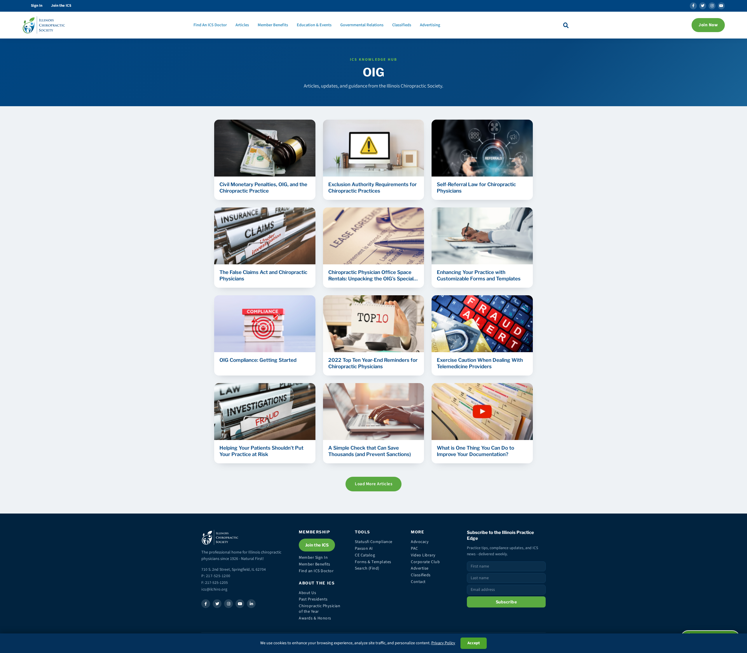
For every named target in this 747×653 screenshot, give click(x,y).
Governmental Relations (361, 25)
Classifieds (401, 25)
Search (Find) (367, 568)
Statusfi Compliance (373, 542)
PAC (414, 548)
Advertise (420, 568)
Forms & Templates (373, 562)
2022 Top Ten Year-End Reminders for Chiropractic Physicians (373, 363)
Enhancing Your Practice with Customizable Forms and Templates (479, 275)
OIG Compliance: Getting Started (257, 360)
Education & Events (314, 25)
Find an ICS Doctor (316, 571)
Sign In (36, 5)
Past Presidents (313, 599)
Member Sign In (313, 558)
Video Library (423, 555)
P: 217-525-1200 (216, 576)
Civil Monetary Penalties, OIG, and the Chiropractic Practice (263, 187)
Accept (473, 643)
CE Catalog (365, 555)
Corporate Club (425, 562)
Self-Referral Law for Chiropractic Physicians (476, 187)
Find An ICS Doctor (210, 25)
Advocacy (420, 542)
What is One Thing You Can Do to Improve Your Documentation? (475, 451)
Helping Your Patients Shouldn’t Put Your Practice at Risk (261, 451)
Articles (242, 25)
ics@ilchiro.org (214, 589)
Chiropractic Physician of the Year (319, 608)
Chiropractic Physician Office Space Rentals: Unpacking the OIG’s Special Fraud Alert (370, 275)
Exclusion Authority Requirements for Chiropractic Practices (372, 187)
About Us (307, 593)
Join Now (708, 25)
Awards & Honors (315, 618)
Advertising (430, 25)
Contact (418, 582)
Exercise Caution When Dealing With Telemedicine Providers (480, 363)
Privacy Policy (443, 643)
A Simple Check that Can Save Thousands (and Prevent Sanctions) (369, 451)
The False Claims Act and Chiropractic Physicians (263, 275)
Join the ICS (61, 5)
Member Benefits (273, 25)
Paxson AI (364, 548)
